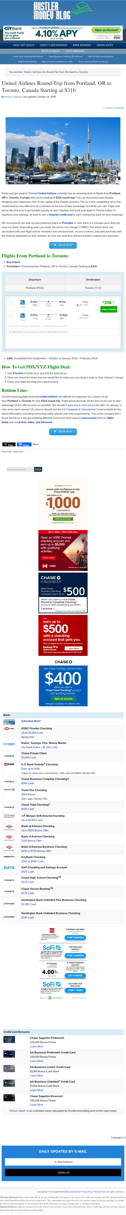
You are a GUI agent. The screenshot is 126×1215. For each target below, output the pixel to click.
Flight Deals (18, 451)
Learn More (36, 1046)
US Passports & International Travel (83, 409)
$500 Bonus (28, 794)
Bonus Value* (18, 1110)
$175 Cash (27, 893)
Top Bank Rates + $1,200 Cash (39, 747)
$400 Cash (27, 809)
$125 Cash (27, 882)
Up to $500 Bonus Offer (35, 830)
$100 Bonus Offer (31, 840)
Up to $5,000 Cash (32, 732)
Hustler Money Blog (63, 10)
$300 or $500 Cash (32, 861)
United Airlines (47, 193)
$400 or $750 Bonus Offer (36, 851)
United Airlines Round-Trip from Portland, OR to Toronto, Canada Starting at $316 (56, 86)
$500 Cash (27, 783)
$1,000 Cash (28, 904)
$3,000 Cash (28, 757)
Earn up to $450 (30, 768)
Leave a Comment (114, 108)
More (36, 444)
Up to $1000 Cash (31, 820)
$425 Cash (27, 871)
